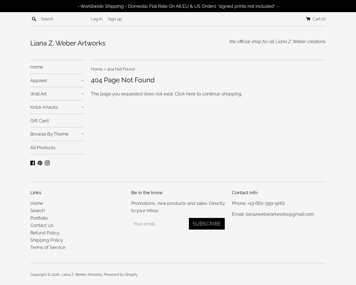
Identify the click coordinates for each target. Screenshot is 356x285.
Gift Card (39, 120)
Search (37, 210)
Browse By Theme (57, 134)
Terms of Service (47, 247)
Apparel (57, 80)
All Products (42, 147)
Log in (96, 18)
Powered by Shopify (121, 274)
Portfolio (39, 218)
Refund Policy (44, 232)
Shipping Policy (46, 240)
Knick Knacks (57, 107)
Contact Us (41, 225)
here (191, 93)
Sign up (115, 18)
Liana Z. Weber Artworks (68, 43)
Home (36, 66)
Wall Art (57, 93)
